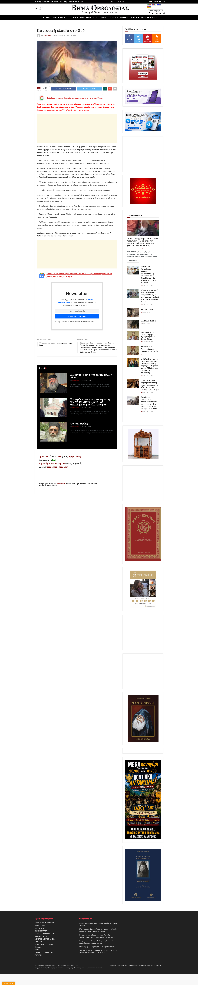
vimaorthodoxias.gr (44, 965)
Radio (122, 1)
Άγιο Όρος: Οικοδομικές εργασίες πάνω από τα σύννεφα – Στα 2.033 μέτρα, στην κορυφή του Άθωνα (149, 403)
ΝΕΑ (59, 456)
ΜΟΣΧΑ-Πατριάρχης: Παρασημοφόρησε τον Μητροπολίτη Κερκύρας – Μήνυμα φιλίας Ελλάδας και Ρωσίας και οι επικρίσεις (150, 366)
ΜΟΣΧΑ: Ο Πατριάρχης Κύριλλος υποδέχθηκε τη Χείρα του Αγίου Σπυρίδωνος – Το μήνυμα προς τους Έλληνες (148, 274)
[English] (153, 5)
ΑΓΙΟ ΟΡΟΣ (46, 17)
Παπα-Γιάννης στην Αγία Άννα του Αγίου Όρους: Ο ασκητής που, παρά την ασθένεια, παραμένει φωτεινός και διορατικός (142, 242)
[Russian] (158, 5)
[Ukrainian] (150, 7)
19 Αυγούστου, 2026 (148, 248)
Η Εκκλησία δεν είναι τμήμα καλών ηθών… (91, 376)
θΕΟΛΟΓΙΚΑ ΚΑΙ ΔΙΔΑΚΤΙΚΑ (44, 952)
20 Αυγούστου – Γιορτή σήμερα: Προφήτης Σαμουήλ (149, 349)
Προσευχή (63, 467)
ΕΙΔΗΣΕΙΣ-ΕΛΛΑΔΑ (41, 931)
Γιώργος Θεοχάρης (135, 248)
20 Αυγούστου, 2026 (147, 354)
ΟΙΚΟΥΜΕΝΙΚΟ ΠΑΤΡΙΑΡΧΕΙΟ (44, 923)
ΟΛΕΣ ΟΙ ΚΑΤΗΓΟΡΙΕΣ (148, 17)
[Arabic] (148, 5)
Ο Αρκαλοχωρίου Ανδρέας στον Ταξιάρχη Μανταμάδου (97, 947)
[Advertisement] (77, 128)
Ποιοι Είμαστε (46, 1)
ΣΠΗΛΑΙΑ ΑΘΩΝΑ (148, 321)
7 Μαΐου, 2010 (146, 323)
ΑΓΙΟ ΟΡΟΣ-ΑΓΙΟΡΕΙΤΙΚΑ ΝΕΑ (44, 939)
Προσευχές (38, 947)
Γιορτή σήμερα (58, 463)
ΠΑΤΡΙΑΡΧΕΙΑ (73, 17)
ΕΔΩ (54, 460)
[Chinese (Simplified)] (150, 5)
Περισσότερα (133, 260)
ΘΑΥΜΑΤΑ (38, 950)
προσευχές (52, 467)
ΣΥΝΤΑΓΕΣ (38, 955)
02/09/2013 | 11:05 (59, 35)
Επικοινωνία (54, 1)
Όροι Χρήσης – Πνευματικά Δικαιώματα (71, 1)
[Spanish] (148, 7)
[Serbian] (160, 5)
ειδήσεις (61, 484)
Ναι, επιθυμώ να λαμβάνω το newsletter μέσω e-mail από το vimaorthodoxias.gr (74, 322)
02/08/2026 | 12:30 (86, 407)
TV (113, 1)
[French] (155, 5)
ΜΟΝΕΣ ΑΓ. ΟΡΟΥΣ (58, 17)
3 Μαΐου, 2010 (146, 312)
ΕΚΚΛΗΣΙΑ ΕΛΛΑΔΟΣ (87, 17)
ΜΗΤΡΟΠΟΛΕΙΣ (101, 17)
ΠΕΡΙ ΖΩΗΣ (72, 35)
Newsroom (47, 35)
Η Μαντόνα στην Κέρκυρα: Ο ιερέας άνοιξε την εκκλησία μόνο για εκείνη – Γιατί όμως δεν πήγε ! (150, 385)
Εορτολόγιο (44, 463)
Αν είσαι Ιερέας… (80, 423)
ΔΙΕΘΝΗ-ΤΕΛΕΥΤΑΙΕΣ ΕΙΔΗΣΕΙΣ (45, 933)
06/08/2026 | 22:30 (86, 380)
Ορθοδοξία (44, 456)
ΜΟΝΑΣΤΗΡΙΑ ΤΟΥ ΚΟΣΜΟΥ (129, 17)
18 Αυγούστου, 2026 (147, 392)
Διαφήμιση (38, 1)
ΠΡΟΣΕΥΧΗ (112, 17)
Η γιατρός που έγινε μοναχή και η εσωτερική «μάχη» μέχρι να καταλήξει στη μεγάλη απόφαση (90, 402)
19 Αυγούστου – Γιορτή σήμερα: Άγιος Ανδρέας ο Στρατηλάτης (148, 335)
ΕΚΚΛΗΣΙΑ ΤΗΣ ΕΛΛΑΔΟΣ (43, 936)
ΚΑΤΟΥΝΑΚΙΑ (147, 309)
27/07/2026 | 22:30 (86, 426)
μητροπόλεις (75, 456)
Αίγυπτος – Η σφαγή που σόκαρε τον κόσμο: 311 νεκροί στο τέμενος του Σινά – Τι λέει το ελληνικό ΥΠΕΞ (150, 296)
